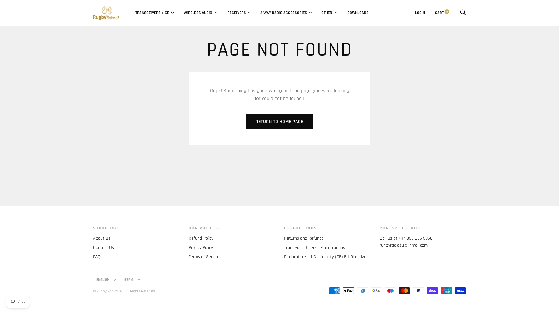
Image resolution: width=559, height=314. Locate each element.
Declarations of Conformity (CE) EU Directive (325, 257)
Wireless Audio (198, 12)
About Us (101, 238)
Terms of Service (204, 257)
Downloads (358, 12)
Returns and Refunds (304, 238)
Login (420, 12)
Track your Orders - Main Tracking (314, 248)
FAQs (97, 257)
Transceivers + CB (152, 12)
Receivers (236, 12)
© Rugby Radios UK (108, 291)
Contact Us (103, 248)
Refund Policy (201, 238)
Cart (441, 12)
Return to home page (279, 122)
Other (327, 12)
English (102, 279)
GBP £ (128, 279)
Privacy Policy (201, 248)
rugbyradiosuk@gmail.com (404, 245)
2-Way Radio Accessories (283, 12)
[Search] (463, 12)
